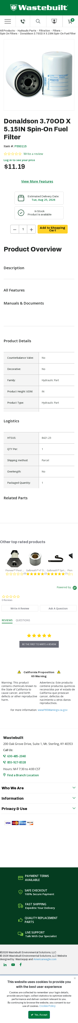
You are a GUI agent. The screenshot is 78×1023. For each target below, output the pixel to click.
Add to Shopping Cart (52, 229)
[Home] (39, 8)
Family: (11, 380)
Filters (56, 30)
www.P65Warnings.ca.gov (52, 710)
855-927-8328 (16, 762)
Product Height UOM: (20, 391)
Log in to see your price (19, 160)
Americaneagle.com (44, 959)
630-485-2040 (16, 756)
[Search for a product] (38, 21)
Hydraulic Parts (27, 30)
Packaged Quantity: (18, 482)
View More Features (37, 181)
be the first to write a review (39, 644)
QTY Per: (12, 449)
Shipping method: (17, 460)
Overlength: (14, 471)
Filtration (44, 30)
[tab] (19, 608)
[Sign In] (54, 21)
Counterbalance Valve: (20, 357)
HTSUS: (11, 437)
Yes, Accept (40, 1014)
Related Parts (16, 497)
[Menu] (7, 21)
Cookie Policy (47, 1006)
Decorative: (14, 369)
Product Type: (15, 402)
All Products (7, 30)
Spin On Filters (8, 33)
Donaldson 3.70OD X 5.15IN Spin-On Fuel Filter (48, 33)
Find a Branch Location (23, 775)
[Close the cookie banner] (75, 978)
